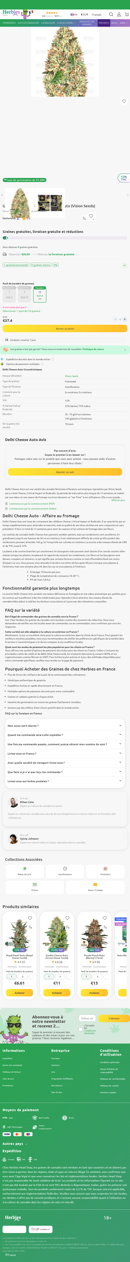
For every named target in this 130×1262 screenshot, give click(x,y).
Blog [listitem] (114, 22)
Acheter (20, 993)
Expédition (8, 1058)
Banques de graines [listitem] (87, 23)
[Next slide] (128, 195)
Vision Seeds (71, 375)
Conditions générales (110, 1062)
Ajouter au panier (65, 328)
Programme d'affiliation (62, 1078)
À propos (55, 1058)
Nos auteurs (56, 1085)
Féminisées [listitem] (9, 22)
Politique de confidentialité (112, 1078)
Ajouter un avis (65, 472)
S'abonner (114, 1018)
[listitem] (119, 14)
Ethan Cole (27, 802)
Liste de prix (8, 1078)
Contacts (55, 1065)
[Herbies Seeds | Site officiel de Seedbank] (19, 13)
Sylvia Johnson (29, 838)
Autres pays (13, 1144)
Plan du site (56, 1092)
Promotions (8, 1085)
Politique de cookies (109, 1085)
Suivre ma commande (12, 1065)
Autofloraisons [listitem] (28, 22)
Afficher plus (118, 500)
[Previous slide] (2, 195)
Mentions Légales (108, 1092)
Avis (53, 1071)
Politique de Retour (12, 1071)
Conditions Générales (90, 1032)
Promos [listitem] (104, 22)
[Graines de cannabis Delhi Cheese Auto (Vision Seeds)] (65, 102)
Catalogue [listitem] (48, 22)
